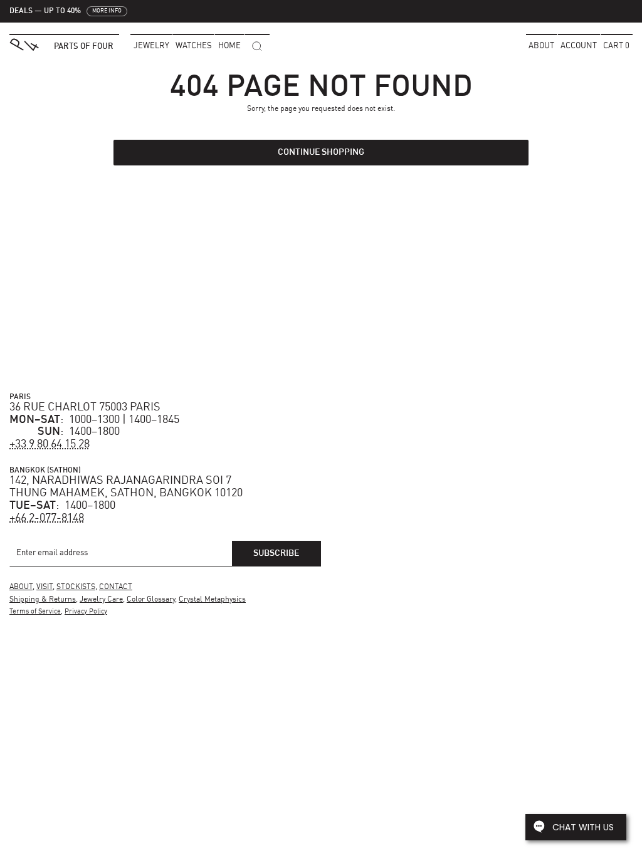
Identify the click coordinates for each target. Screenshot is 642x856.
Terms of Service (35, 611)
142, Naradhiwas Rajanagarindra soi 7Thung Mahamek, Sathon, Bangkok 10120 (126, 487)
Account (578, 46)
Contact (115, 587)
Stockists (75, 587)
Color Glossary (151, 599)
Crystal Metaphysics (212, 599)
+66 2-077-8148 (46, 518)
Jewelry (151, 46)
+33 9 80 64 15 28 (49, 444)
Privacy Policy (86, 611)
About (541, 46)
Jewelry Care (101, 599)
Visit (44, 587)
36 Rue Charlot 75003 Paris (84, 407)
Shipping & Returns (42, 599)
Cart (616, 46)
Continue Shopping (321, 152)
